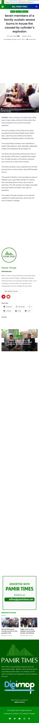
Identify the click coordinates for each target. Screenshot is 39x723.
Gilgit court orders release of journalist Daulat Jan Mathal (27, 631)
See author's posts (11, 291)
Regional (25, 11)
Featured (18, 11)
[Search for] (37, 7)
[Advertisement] (19, 62)
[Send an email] (18, 36)
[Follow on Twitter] (17, 36)
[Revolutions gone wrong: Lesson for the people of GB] (10, 622)
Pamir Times (13, 36)
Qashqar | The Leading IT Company (24, 713)
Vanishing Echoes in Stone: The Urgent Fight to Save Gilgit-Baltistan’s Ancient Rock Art (19, 342)
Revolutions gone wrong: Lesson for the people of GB (9, 631)
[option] (20, 340)
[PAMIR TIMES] (20, 6)
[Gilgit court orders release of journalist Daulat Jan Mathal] (29, 622)
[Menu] (3, 7)
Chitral (13, 11)
